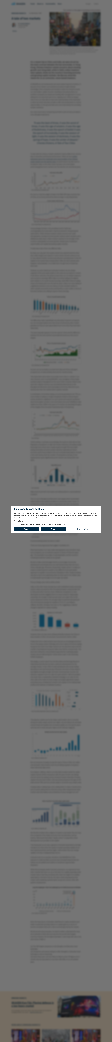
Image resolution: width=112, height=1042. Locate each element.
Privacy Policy (18, 521)
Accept (26, 529)
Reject (53, 529)
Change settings (82, 529)
